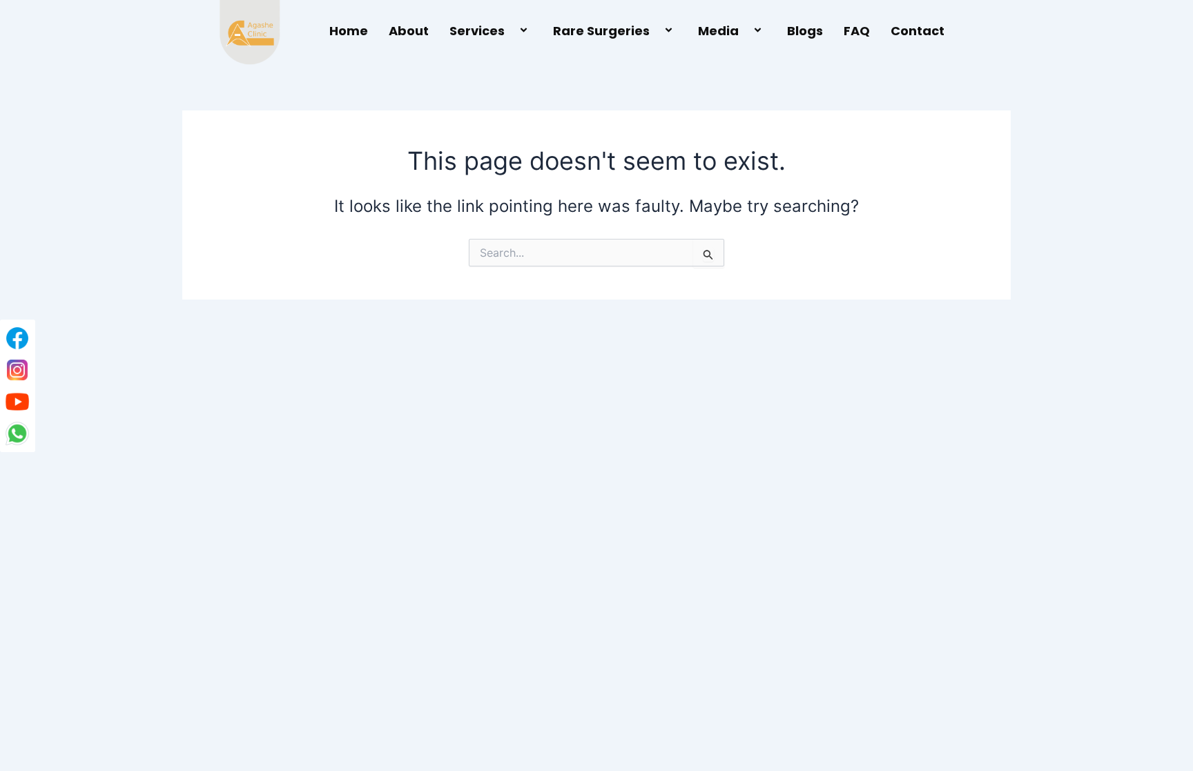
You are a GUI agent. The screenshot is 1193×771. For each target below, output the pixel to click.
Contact (917, 30)
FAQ (857, 30)
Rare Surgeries (601, 30)
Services (477, 30)
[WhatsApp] (17, 433)
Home (348, 30)
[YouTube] (17, 402)
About (409, 30)
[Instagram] (17, 370)
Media (718, 30)
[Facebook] (17, 338)
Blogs (805, 30)
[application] (510, 31)
